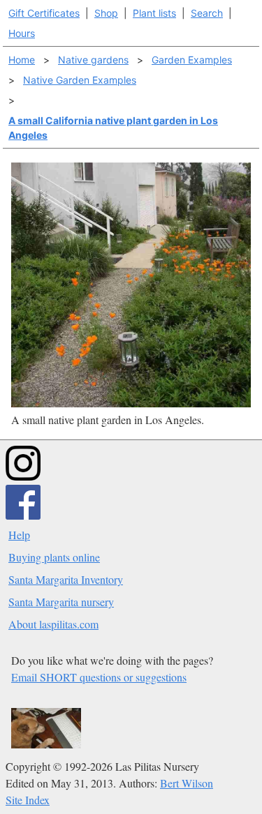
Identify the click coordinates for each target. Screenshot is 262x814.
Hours (21, 33)
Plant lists (154, 13)
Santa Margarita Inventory (65, 579)
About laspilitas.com (53, 624)
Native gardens (93, 60)
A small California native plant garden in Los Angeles (113, 127)
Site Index (28, 799)
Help (19, 534)
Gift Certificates (44, 13)
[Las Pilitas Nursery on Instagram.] (23, 476)
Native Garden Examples (79, 80)
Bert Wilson (186, 783)
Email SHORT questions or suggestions (99, 677)
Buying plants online (54, 557)
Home (21, 60)
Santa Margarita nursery (61, 601)
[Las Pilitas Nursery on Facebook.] (23, 515)
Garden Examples (192, 60)
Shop (106, 13)
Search (207, 13)
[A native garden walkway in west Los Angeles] (131, 402)
